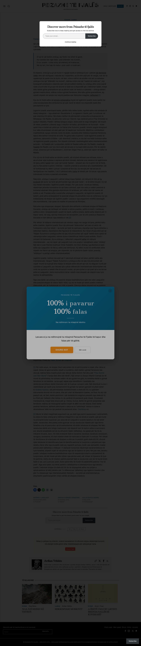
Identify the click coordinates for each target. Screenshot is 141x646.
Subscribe (92, 36)
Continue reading (70, 42)
